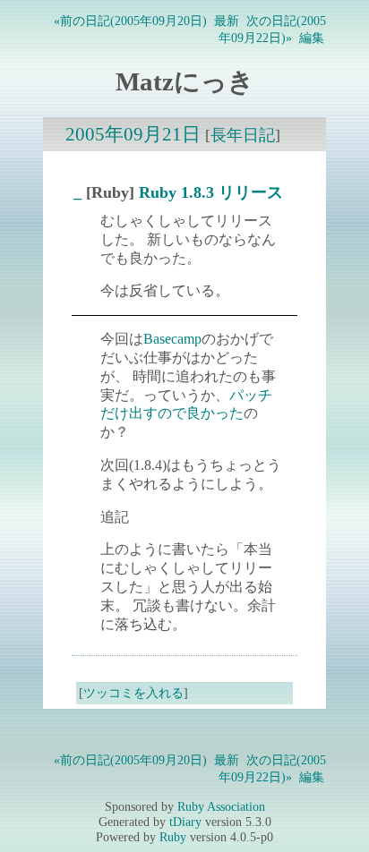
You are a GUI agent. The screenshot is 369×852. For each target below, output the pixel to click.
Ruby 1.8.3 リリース (211, 192)
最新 (226, 20)
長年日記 (242, 135)
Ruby (172, 837)
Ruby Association (221, 806)
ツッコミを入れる (133, 693)
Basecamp (172, 338)
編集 (311, 37)
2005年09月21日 (133, 134)
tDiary (185, 821)
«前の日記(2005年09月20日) (130, 20)
